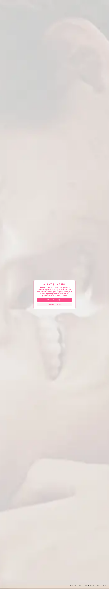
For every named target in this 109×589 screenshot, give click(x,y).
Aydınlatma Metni (75, 586)
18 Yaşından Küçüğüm (54, 304)
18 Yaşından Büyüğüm (54, 300)
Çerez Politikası (89, 586)
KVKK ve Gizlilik (101, 586)
